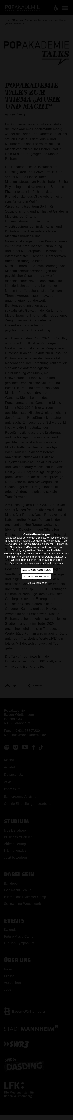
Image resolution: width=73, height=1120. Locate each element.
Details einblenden (37, 583)
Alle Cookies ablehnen (36, 576)
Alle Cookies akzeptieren (37, 570)
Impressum (56, 563)
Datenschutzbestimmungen (25, 563)
